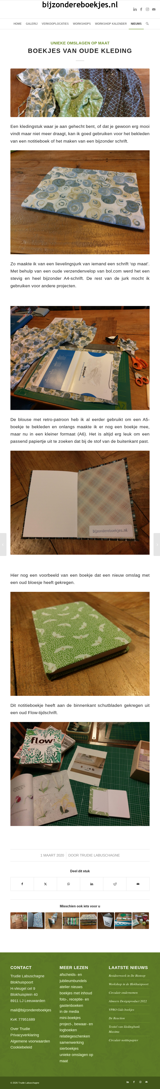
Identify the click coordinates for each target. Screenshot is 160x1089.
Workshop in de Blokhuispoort (128, 984)
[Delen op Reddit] (114, 884)
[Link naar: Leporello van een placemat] (53, 920)
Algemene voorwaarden (30, 1041)
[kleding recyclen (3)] (80, 93)
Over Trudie (20, 1029)
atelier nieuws (71, 987)
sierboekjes (69, 1048)
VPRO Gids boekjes (121, 1009)
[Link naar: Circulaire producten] (140, 920)
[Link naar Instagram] (147, 9)
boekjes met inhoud (76, 993)
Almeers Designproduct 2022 (128, 1001)
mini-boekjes (70, 1018)
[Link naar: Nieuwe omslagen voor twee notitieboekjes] (36, 920)
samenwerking (72, 1042)
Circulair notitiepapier (123, 1040)
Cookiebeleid (21, 1047)
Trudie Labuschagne (100, 855)
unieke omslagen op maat (80, 43)
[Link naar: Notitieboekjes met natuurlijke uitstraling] (18, 920)
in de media (69, 1011)
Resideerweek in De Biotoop (127, 975)
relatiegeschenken (75, 1036)
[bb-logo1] (80, 9)
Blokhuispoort (21, 982)
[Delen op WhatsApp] (68, 884)
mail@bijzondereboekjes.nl (32, 1010)
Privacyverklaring (24, 1035)
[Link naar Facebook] (141, 9)
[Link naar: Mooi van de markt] (123, 920)
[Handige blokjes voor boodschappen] (3, 544)
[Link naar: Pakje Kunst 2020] (106, 920)
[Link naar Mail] (154, 9)
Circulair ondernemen (123, 992)
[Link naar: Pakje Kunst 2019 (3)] (71, 920)
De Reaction (117, 1018)
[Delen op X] (45, 884)
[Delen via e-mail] (137, 884)
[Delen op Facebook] (22, 884)
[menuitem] (17, 24)
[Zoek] (146, 24)
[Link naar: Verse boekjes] (88, 920)
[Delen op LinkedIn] (91, 884)
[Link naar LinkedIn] (135, 9)
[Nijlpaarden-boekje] (157, 544)
